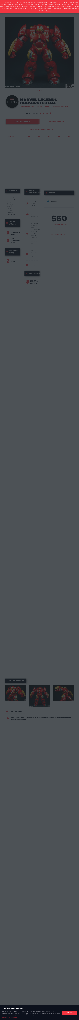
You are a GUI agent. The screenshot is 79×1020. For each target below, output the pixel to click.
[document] (39, 510)
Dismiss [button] (48, 11)
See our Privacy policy (10, 1017)
